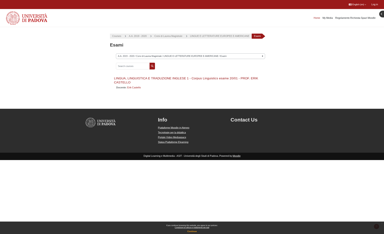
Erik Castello (134, 87)
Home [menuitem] (317, 18)
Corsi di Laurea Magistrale (168, 36)
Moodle (237, 156)
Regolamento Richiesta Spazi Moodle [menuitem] (355, 18)
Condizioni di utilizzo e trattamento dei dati (192, 227)
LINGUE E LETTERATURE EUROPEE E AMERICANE (219, 36)
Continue (192, 231)
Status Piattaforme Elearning (173, 142)
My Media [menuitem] (327, 18)
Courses (116, 36)
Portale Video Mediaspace (172, 137)
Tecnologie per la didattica (172, 132)
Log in (374, 4)
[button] (357, 4)
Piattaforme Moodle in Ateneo (173, 127)
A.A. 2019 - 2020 (138, 36)
